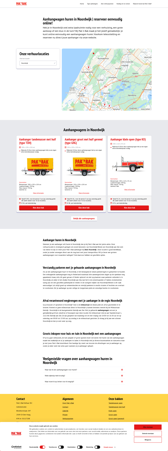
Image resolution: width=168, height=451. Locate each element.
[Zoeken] (55, 63)
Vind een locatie (24, 59)
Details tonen (108, 447)
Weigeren (148, 440)
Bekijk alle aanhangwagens (84, 218)
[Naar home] (21, 3)
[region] (107, 80)
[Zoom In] (149, 51)
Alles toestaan (148, 427)
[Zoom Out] (149, 54)
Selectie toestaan (148, 433)
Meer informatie (38, 193)
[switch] (61, 447)
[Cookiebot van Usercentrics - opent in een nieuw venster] (16, 447)
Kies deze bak (38, 207)
